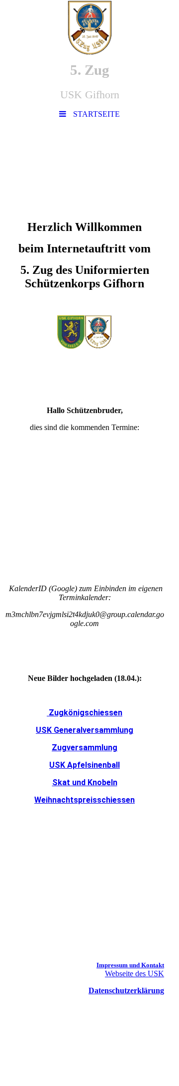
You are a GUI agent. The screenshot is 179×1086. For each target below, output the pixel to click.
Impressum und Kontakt (130, 965)
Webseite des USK (134, 973)
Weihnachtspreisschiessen (84, 800)
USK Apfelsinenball (84, 765)
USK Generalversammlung (84, 730)
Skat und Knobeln (84, 782)
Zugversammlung (84, 747)
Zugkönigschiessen (84, 712)
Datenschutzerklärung (126, 990)
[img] (89, 27)
